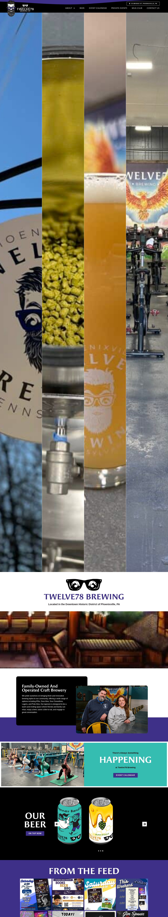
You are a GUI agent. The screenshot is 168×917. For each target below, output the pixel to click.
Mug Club (137, 8)
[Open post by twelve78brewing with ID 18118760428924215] (100, 894)
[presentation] (57, 824)
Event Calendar (98, 8)
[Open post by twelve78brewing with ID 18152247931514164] (132, 894)
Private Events (119, 8)
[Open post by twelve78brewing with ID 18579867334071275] (36, 894)
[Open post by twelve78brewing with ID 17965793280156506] (68, 894)
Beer (82, 8)
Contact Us (153, 8)
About (68, 8)
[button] (98, 850)
